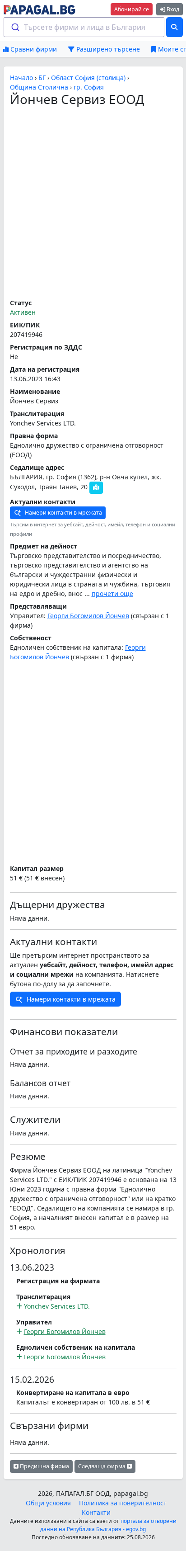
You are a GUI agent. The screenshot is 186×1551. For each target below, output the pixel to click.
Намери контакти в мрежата (62, 512)
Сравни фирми (33, 49)
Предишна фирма (44, 1466)
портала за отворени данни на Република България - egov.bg (108, 1525)
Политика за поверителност (123, 1503)
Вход (172, 9)
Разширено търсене (107, 49)
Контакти (96, 1512)
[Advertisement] (93, 203)
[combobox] (84, 27)
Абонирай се (131, 9)
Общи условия (48, 1503)
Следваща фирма (102, 1466)
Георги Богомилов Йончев (88, 615)
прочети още (112, 593)
